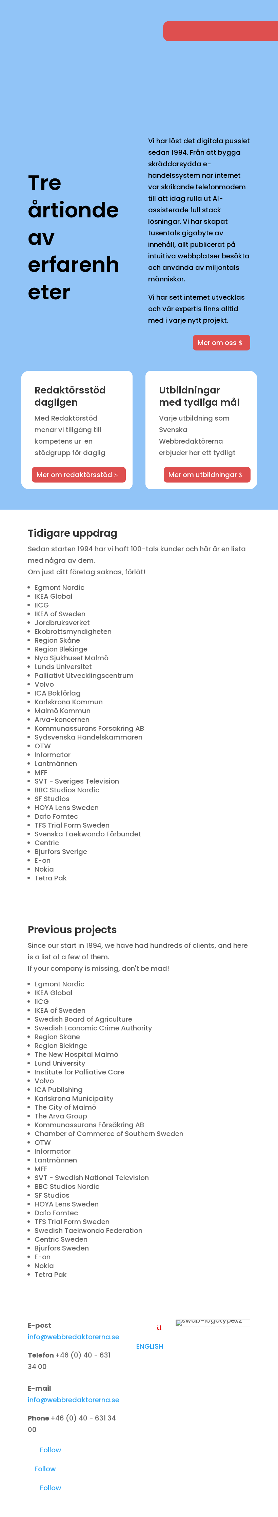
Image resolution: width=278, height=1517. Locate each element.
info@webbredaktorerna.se (73, 1337)
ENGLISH (149, 1346)
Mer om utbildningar (202, 474)
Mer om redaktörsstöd (74, 474)
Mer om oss (217, 342)
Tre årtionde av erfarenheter (74, 237)
